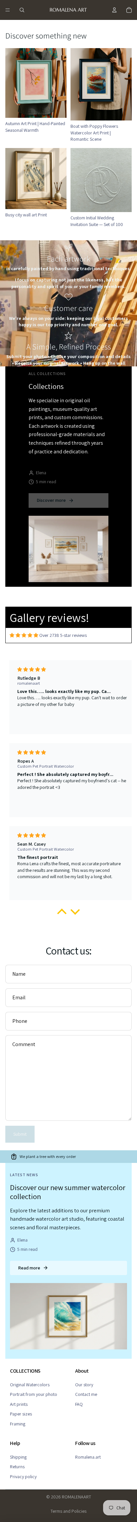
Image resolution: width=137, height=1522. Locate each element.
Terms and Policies (68, 1511)
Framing (17, 1424)
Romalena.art (88, 1457)
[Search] (22, 10)
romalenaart (76, 1497)
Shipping (18, 1457)
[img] (24, 635)
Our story (84, 1385)
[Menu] (7, 10)
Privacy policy (23, 1477)
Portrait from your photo (33, 1394)
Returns (17, 1467)
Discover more (51, 500)
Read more (29, 1268)
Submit (20, 1134)
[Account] (114, 10)
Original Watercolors (30, 1385)
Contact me (86, 1394)
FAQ (79, 1404)
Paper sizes (21, 1414)
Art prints (19, 1404)
